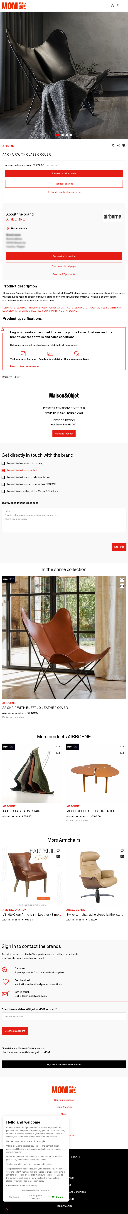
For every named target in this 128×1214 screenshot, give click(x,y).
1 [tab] (58, 135)
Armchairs (34, 307)
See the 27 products (64, 274)
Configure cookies (64, 1099)
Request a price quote (64, 173)
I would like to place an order (66, 192)
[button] (6, 1208)
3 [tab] (66, 135)
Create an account (29, 366)
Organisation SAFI (69, 1156)
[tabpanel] (64, 75)
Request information (64, 256)
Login (13, 366)
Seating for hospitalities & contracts (98, 307)
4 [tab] (70, 135)
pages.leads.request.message (20, 502)
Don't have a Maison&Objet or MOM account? (29, 1009)
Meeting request (64, 433)
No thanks (14, 1197)
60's (61, 310)
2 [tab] (62, 135)
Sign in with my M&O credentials (64, 1064)
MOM (14, 6)
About (64, 1113)
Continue (119, 546)
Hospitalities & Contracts (57, 307)
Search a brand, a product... (112, 5)
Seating (21, 307)
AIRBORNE (71, 310)
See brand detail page (64, 266)
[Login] (117, 6)
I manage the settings (35, 1197)
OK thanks (57, 1197)
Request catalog (64, 183)
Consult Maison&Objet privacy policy (21, 1185)
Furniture (8, 307)
